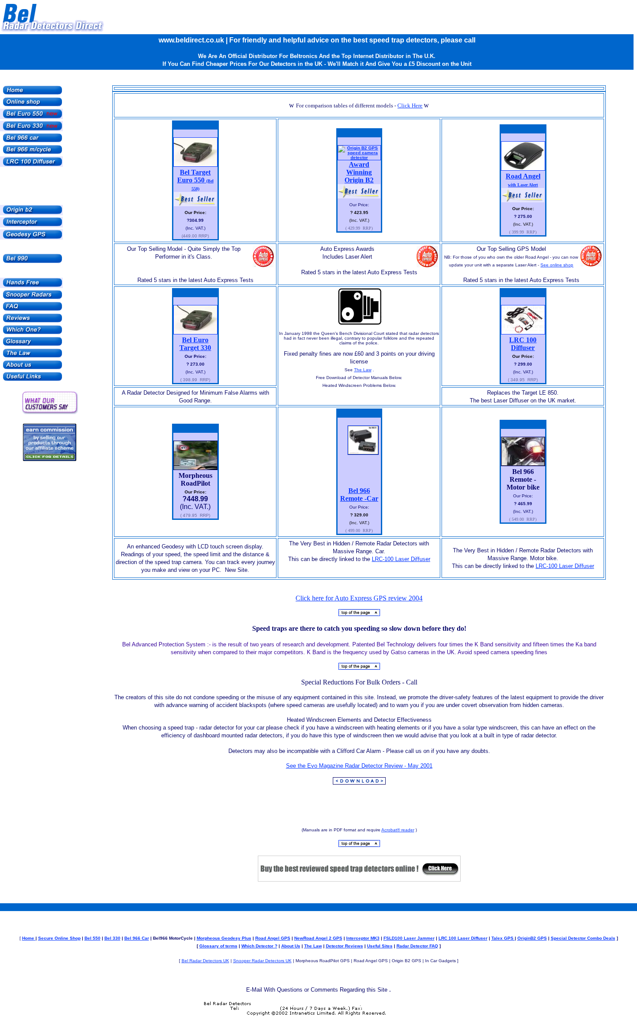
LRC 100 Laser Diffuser (463, 938)
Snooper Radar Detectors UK (262, 960)
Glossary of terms (218, 946)
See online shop (556, 265)
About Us (290, 946)
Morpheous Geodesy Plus (224, 938)
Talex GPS (503, 938)
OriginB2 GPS (532, 938)
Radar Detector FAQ (417, 946)
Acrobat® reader (397, 829)
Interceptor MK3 (363, 938)
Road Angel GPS (272, 938)
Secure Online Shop (59, 938)
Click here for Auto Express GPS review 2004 (359, 598)
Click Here (409, 105)
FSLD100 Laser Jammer (409, 938)
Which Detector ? (259, 946)
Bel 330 (112, 938)
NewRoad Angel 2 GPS (318, 938)
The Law (362, 369)
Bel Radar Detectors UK (205, 960)
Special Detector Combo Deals (583, 938)
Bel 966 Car (136, 938)
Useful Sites (380, 946)
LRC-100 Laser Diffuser (401, 559)
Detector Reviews (344, 946)
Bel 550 (92, 938)
